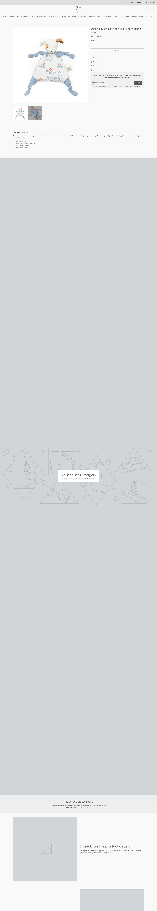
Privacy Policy (123, 86)
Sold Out (117, 50)
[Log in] (149, 10)
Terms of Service (134, 86)
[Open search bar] (145, 10)
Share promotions (78, 2)
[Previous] (69, 2)
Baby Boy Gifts (53, 17)
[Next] (88, 2)
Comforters (107, 17)
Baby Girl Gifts (65, 17)
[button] (20, 113)
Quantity (93, 40)
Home (5, 17)
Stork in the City (78, 9)
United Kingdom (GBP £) (133, 2)
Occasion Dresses (137, 17)
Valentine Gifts (14, 17)
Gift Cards (125, 17)
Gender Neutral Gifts (79, 17)
